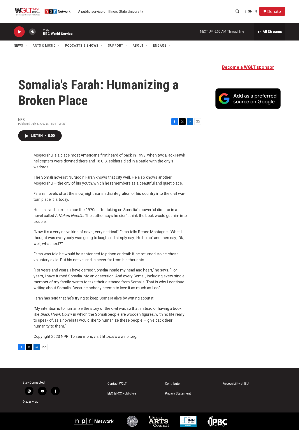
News (18, 45)
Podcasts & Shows (81, 45)
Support (115, 45)
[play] (19, 31)
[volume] (32, 32)
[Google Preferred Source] (248, 98)
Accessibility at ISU (236, 383)
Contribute (172, 383)
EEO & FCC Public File (121, 393)
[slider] (39, 31)
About (138, 45)
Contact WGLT (117, 383)
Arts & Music (44, 45)
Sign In (250, 11)
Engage (159, 45)
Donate (274, 11)
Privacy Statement (178, 393)
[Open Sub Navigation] (26, 45)
